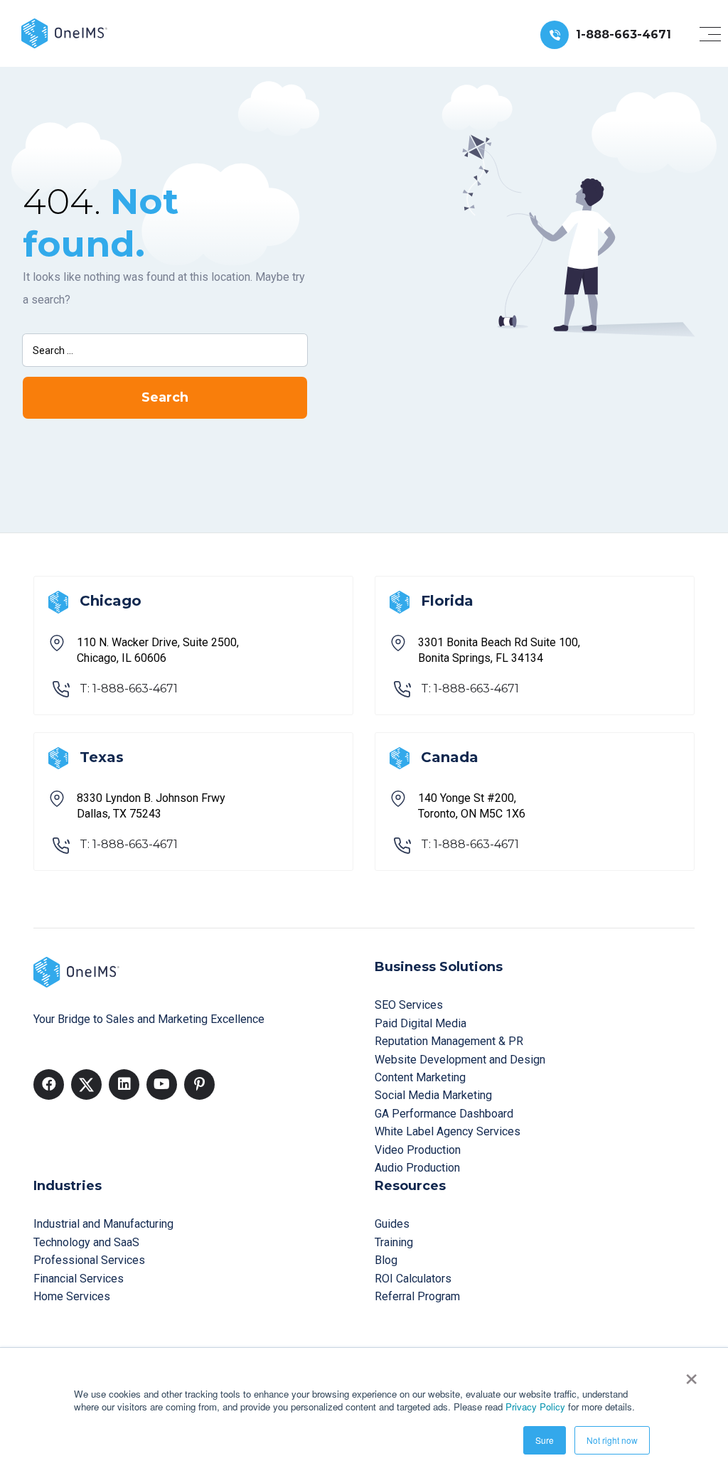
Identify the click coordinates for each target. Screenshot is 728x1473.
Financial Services (78, 1278)
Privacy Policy (535, 1406)
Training (394, 1242)
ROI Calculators (413, 1278)
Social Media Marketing (433, 1095)
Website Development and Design (460, 1059)
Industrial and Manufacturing (103, 1224)
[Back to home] (64, 32)
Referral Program (417, 1296)
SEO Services (409, 1005)
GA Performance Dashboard (444, 1113)
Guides (392, 1224)
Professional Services (89, 1260)
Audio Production (417, 1167)
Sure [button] (544, 1440)
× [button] (691, 1374)
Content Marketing (420, 1077)
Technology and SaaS (86, 1242)
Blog (386, 1260)
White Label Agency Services (447, 1131)
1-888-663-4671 (623, 34)
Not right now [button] (612, 1440)
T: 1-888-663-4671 (129, 688)
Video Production (418, 1150)
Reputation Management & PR (449, 1041)
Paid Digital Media (420, 1023)
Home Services (71, 1296)
